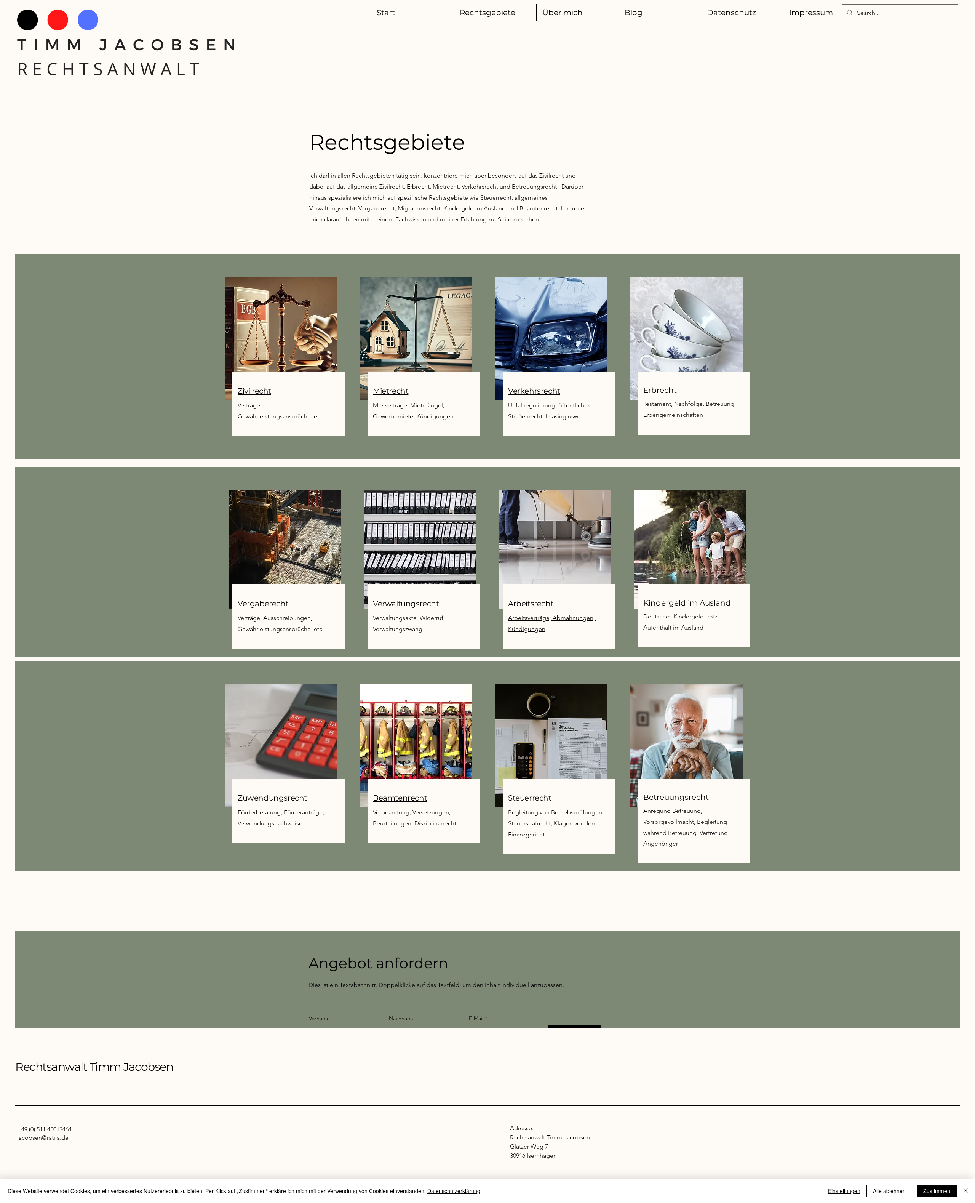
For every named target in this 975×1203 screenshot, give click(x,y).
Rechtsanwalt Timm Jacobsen (94, 1067)
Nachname (402, 1018)
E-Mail (476, 1018)
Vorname (319, 1018)
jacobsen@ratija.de (43, 1137)
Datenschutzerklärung (453, 1191)
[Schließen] (965, 1191)
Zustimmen (936, 1191)
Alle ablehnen (889, 1191)
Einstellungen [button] (844, 1191)
